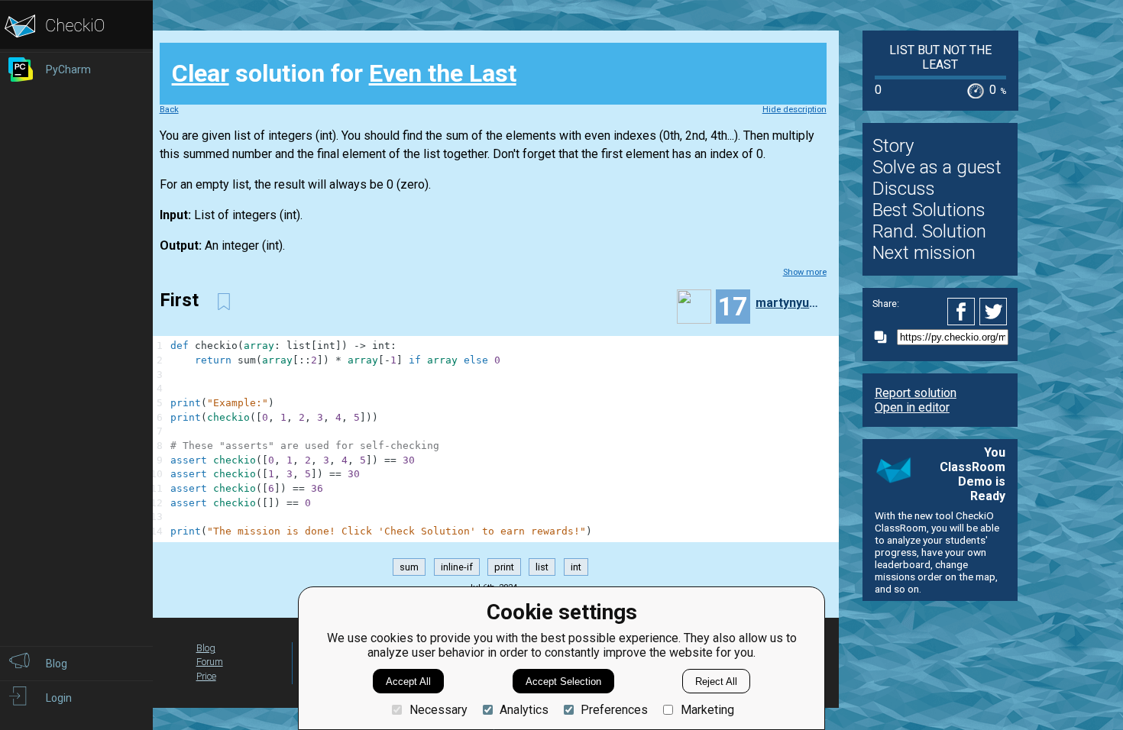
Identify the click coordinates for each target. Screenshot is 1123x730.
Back (169, 110)
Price (206, 676)
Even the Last (442, 73)
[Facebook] (963, 311)
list (542, 567)
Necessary (438, 710)
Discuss (903, 188)
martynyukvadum (789, 303)
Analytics (524, 710)
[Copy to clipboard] (884, 337)
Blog (205, 648)
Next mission (924, 252)
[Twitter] (993, 311)
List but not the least (940, 57)
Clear (200, 73)
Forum (209, 661)
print (504, 567)
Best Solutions (928, 210)
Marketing (707, 710)
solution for (344, 73)
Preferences (614, 710)
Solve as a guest (937, 167)
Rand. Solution (929, 231)
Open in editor (912, 407)
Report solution (915, 393)
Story (893, 146)
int (576, 567)
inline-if (457, 567)
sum (409, 567)
